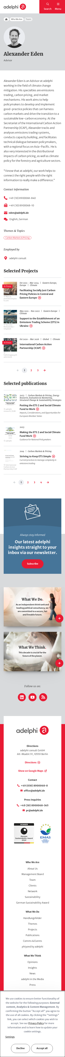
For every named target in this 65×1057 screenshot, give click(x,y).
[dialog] (32, 1024)
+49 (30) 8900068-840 (22, 198)
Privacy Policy (36, 1023)
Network (32, 891)
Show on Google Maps (30, 770)
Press (33, 984)
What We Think (32, 955)
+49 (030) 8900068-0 (34, 785)
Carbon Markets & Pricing (18, 237)
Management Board (33, 874)
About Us (33, 868)
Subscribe (32, 563)
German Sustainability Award (32, 902)
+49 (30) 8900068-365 (34, 805)
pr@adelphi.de (34, 810)
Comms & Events (32, 940)
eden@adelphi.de (19, 212)
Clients (32, 885)
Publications (33, 935)
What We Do (32, 911)
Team (32, 879)
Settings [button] (10, 1036)
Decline (20, 1048)
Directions (30, 762)
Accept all (42, 1048)
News (33, 973)
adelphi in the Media (32, 979)
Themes (32, 923)
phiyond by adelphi (32, 946)
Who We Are (16, 19)
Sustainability (32, 897)
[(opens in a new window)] (45, 842)
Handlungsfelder (32, 918)
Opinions (33, 962)
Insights (32, 967)
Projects (32, 929)
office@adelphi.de (34, 790)
